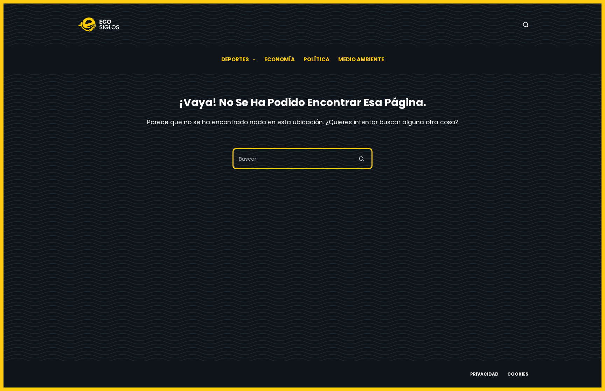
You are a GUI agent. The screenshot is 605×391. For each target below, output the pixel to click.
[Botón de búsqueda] (362, 158)
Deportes (235, 59)
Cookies (517, 374)
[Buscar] (525, 24)
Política (316, 59)
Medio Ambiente (361, 59)
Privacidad (484, 374)
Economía (279, 59)
